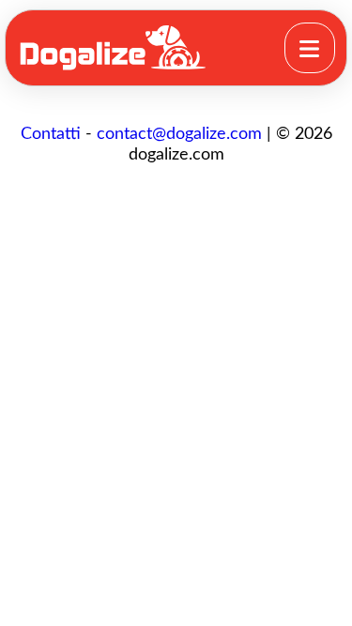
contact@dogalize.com (179, 134)
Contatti (51, 134)
